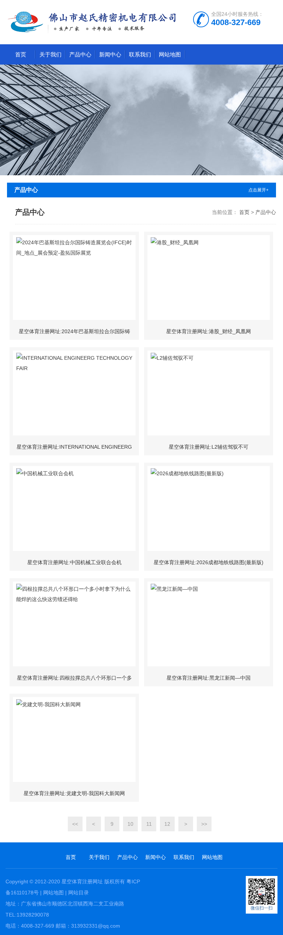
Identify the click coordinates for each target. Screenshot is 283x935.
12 (167, 824)
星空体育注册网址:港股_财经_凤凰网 (208, 331)
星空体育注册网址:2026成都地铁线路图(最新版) (208, 562)
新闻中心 (110, 54)
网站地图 (170, 54)
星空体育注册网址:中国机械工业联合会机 (74, 562)
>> (204, 824)
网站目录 (78, 893)
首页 (20, 54)
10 (130, 824)
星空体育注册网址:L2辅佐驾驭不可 (208, 447)
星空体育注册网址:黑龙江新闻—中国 (209, 678)
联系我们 (140, 54)
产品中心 (80, 54)
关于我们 (50, 54)
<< (75, 824)
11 (149, 824)
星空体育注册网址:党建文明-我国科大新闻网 (74, 793)
